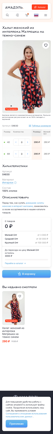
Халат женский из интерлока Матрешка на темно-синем (13, 332)
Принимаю (16, 423)
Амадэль (14, 7)
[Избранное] (45, 45)
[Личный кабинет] (17, 15)
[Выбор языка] (36, 15)
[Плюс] (27, 142)
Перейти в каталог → (15, 263)
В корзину (28, 273)
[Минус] (16, 142)
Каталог (42, 7)
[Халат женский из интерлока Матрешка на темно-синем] (13, 308)
